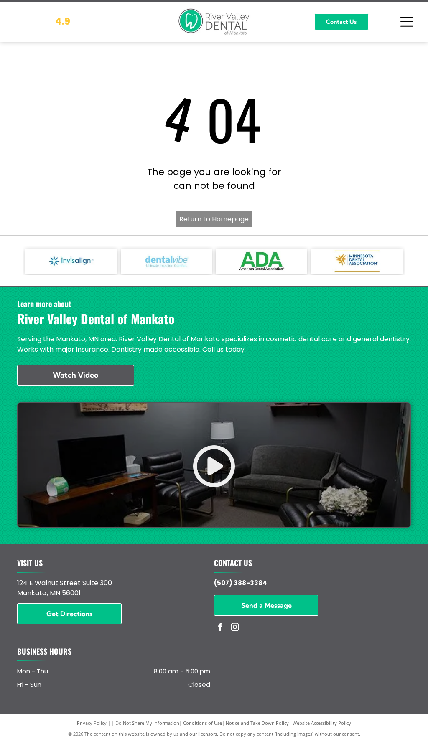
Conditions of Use (202, 723)
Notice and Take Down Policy (257, 723)
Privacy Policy (92, 723)
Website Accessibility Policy (322, 723)
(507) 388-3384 (240, 583)
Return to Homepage (214, 219)
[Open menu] (406, 21)
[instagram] (235, 628)
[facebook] (220, 628)
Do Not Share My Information (147, 723)
